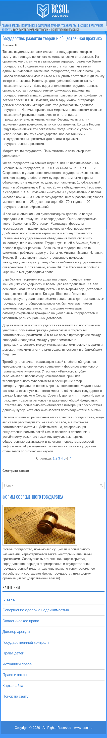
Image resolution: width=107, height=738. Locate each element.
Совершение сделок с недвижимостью (35, 610)
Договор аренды (16, 631)
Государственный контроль (26, 642)
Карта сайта (12, 685)
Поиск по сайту (15, 696)
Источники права (17, 664)
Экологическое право (20, 621)
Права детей (13, 653)
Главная (9, 599)
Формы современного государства (32, 497)
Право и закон (10, 26)
